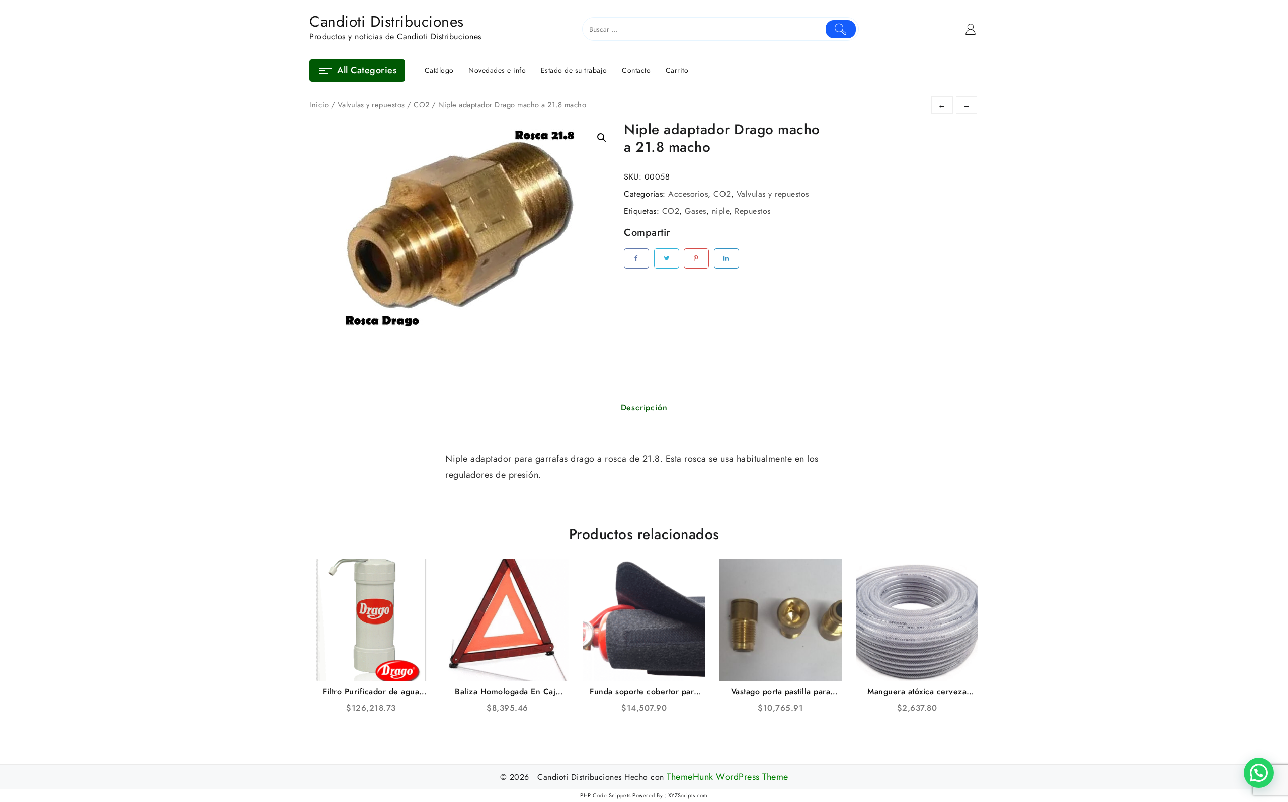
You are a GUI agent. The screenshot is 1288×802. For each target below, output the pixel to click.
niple (721, 211)
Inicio (319, 104)
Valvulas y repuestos (371, 104)
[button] (602, 138)
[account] (970, 29)
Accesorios (688, 194)
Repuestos (753, 211)
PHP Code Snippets (605, 795)
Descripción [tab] (644, 407)
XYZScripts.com (688, 795)
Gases (695, 211)
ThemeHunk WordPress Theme (727, 777)
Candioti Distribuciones (386, 21)
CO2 (422, 104)
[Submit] (841, 29)
